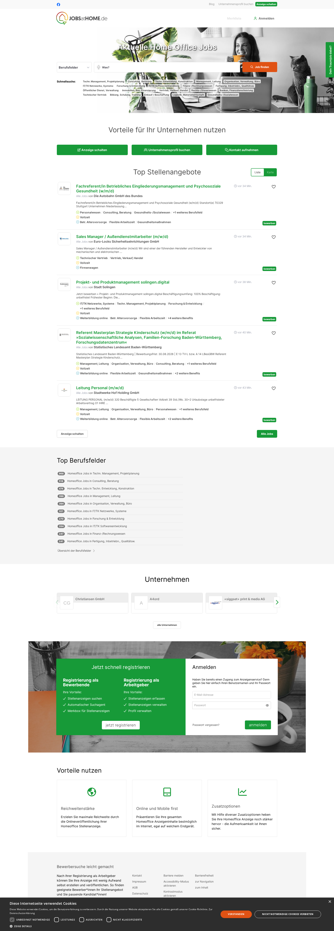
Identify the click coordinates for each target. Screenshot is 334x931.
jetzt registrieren (121, 725)
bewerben (269, 223)
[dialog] (167, 914)
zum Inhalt (201, 887)
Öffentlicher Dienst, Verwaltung (101, 90)
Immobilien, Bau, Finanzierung (139, 90)
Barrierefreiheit (204, 875)
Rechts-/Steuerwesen (203, 90)
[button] (259, 67)
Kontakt (137, 875)
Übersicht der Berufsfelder (74, 550)
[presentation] (277, 602)
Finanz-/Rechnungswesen (197, 85)
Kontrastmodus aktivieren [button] (173, 893)
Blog (212, 4)
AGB (135, 887)
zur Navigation (204, 881)
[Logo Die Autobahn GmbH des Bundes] (64, 188)
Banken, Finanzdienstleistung (236, 90)
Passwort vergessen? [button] (206, 724)
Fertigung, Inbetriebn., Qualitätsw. (235, 85)
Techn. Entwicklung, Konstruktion (174, 81)
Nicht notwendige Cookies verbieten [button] (288, 914)
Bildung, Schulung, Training (125, 94)
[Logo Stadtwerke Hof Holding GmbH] (64, 390)
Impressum (139, 881)
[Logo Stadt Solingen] (64, 284)
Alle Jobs (82, 196)
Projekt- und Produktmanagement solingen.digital (122, 282)
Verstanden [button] (236, 914)
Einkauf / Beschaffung (156, 94)
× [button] (329, 901)
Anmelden (266, 18)
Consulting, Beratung (140, 81)
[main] (167, 439)
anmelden (258, 725)
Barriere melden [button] (173, 875)
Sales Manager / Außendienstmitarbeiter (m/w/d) (122, 236)
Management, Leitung (208, 81)
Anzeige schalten (266, 4)
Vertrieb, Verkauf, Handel (173, 90)
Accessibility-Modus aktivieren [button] (176, 883)
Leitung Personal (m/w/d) (100, 388)
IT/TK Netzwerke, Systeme (98, 85)
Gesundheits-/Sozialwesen (223, 94)
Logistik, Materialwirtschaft (188, 94)
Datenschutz (140, 893)
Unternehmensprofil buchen (235, 4)
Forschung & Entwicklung (131, 85)
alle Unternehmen (167, 624)
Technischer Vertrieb (95, 94)
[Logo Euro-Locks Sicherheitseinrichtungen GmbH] (64, 239)
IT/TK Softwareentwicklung (164, 85)
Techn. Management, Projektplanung (103, 81)
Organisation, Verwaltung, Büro (242, 81)
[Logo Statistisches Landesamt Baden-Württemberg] (64, 335)
